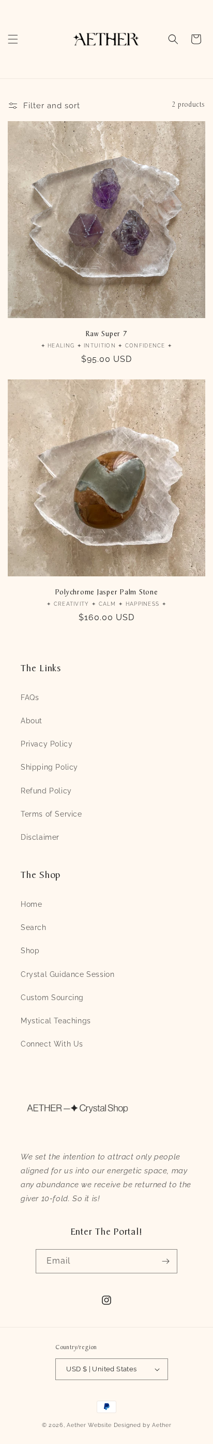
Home (31, 904)
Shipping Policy (49, 767)
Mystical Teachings (56, 1021)
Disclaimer (40, 837)
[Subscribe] (165, 1261)
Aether (76, 1425)
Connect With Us (52, 1044)
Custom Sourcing (52, 997)
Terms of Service (51, 814)
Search (34, 927)
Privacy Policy (46, 744)
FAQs (30, 697)
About (31, 721)
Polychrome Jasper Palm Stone (106, 592)
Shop (30, 951)
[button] (13, 39)
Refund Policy (46, 791)
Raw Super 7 (106, 334)
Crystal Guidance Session (67, 974)
